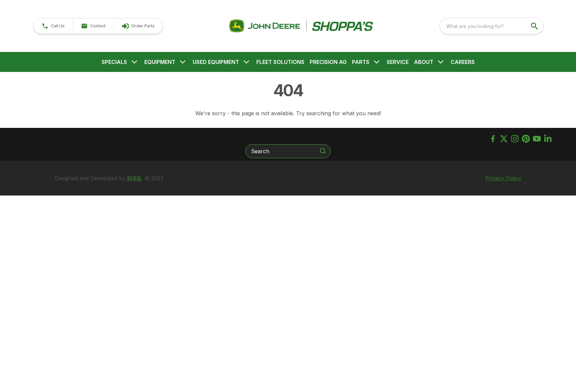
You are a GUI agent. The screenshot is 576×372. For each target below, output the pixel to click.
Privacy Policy (503, 178)
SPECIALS (114, 62)
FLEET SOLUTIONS (280, 62)
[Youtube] (537, 139)
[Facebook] (493, 139)
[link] (138, 26)
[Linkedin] (548, 139)
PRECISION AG (328, 62)
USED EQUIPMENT (216, 62)
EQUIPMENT (159, 62)
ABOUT (423, 62)
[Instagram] (515, 139)
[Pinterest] (526, 139)
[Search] (323, 151)
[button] (53, 26)
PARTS (360, 62)
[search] (535, 26)
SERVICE (398, 62)
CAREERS (463, 62)
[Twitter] (504, 139)
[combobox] (491, 26)
